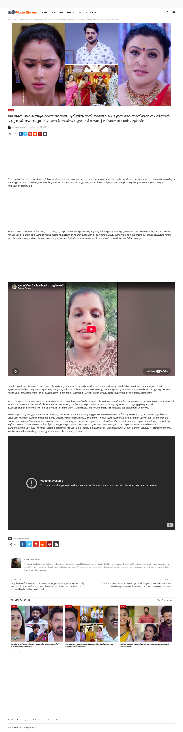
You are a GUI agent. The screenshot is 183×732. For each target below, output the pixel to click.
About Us (11, 720)
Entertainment (57, 12)
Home (44, 12)
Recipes (70, 12)
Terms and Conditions (36, 720)
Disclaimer (58, 720)
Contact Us (49, 720)
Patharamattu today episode (21, 538)
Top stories (91, 12)
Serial (80, 12)
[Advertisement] (91, 157)
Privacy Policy (21, 720)
